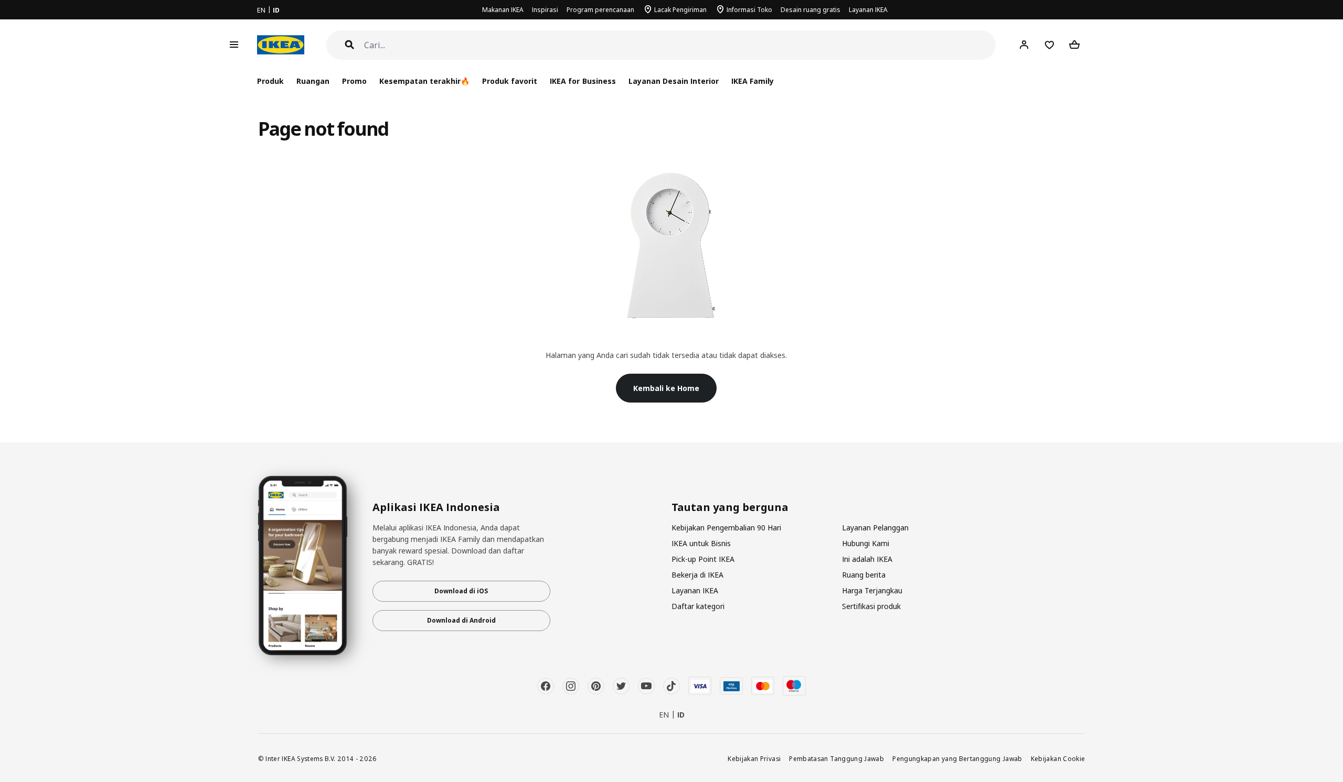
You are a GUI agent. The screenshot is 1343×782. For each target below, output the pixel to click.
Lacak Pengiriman (680, 9)
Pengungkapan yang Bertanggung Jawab (957, 758)
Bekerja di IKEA (697, 575)
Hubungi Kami (865, 543)
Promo (354, 81)
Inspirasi (545, 9)
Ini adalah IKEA (867, 559)
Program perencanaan (600, 9)
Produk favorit (509, 81)
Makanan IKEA (503, 9)
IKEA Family (752, 81)
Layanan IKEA (868, 9)
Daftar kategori (698, 606)
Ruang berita (864, 575)
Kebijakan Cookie (1058, 758)
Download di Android (461, 620)
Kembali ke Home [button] (666, 388)
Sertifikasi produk (871, 606)
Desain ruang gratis (810, 9)
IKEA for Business (582, 81)
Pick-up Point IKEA (703, 559)
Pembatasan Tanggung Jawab (836, 758)
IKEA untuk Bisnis (701, 543)
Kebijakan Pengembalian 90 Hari (726, 528)
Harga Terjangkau (872, 590)
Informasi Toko (749, 9)
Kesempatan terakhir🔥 (424, 81)
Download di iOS (461, 590)
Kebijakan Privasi (754, 758)
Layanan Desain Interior (673, 81)
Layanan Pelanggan (875, 528)
